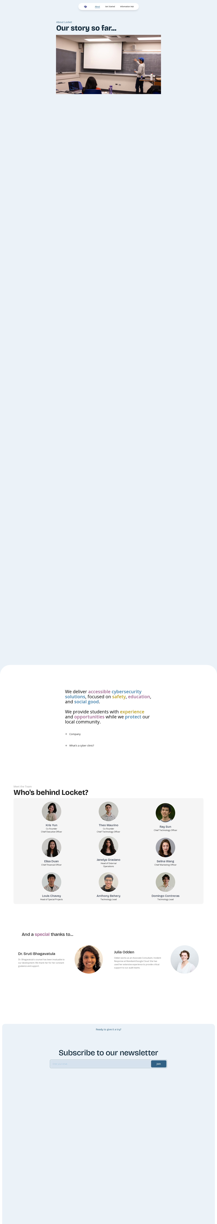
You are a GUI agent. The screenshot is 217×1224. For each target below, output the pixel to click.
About (97, 6)
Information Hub (127, 6)
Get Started (110, 6)
